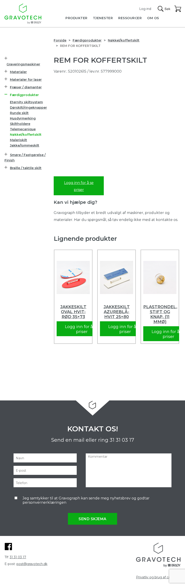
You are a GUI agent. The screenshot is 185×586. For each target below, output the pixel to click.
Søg (164, 8)
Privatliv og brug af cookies (157, 577)
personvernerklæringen (44, 502)
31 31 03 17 (122, 440)
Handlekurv (178, 9)
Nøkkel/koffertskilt (123, 40)
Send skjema (92, 519)
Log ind (145, 9)
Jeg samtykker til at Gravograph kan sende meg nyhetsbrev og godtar (86, 500)
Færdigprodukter (87, 40)
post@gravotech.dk (31, 564)
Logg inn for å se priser (79, 186)
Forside (60, 40)
